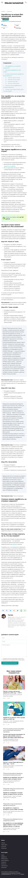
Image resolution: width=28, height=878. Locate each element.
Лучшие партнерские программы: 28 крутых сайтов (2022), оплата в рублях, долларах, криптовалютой (14, 736)
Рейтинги (3, 864)
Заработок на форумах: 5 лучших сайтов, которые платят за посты (13, 793)
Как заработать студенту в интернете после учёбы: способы (13, 808)
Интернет (3, 862)
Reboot (22, 874)
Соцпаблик (12, 166)
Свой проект (4, 865)
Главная (3, 843)
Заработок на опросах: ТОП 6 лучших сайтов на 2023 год (14, 718)
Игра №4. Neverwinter (13, 83)
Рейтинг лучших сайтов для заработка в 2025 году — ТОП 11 (12, 692)
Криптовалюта (5, 860)
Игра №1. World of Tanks (14, 77)
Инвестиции (4, 858)
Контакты (3, 846)
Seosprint (6, 166)
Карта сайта (4, 844)
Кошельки (3, 867)
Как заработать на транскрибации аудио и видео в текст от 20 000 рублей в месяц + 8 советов (13, 825)
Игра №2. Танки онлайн (14, 79)
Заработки (5, 19)
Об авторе (4, 848)
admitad (14, 544)
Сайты (2, 855)
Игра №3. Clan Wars (13, 81)
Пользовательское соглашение (8, 872)
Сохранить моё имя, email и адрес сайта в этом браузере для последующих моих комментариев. (14, 659)
